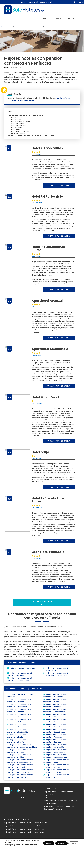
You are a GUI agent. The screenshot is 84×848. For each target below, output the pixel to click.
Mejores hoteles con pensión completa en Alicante (20, 700)
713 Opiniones (36, 355)
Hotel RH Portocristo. (18, 119)
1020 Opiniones (37, 458)
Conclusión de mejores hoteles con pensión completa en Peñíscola (33, 135)
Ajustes (74, 843)
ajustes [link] (18, 846)
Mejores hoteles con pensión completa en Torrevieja (56, 771)
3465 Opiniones (37, 558)
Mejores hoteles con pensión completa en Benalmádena (56, 710)
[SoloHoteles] (24, 9)
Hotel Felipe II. (16, 129)
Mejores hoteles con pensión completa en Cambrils (56, 720)
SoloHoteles (6, 27)
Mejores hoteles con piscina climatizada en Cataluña (24, 832)
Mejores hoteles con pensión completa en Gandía (20, 740)
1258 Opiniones (37, 256)
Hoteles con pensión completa (22, 668)
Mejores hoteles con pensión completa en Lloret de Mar (56, 745)
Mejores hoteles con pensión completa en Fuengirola (56, 735)
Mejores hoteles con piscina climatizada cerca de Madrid (25, 823)
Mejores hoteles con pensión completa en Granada (56, 740)
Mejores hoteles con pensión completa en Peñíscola (27, 115)
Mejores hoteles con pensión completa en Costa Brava (56, 725)
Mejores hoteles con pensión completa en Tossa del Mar (20, 776)
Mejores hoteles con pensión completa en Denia (20, 735)
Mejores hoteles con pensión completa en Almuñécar (20, 705)
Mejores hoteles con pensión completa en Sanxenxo (56, 766)
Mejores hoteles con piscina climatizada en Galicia (23, 826)
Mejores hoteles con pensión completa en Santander (20, 766)
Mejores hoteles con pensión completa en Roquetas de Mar (20, 760)
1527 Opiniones (37, 154)
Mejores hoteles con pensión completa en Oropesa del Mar (56, 755)
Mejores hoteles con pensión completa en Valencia (56, 776)
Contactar (79, 2)
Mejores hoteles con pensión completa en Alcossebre (56, 695)
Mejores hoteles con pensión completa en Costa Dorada (56, 730)
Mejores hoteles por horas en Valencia (58, 792)
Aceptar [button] (48, 843)
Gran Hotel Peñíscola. (19, 133)
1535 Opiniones (37, 508)
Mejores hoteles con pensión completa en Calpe (20, 720)
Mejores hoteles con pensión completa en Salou (56, 760)
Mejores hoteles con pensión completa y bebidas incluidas (20, 679)
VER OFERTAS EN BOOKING (58, 185)
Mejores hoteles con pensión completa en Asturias (20, 710)
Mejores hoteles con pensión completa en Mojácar (20, 755)
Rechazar (61, 843)
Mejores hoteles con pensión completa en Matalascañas (56, 750)
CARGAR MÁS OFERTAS (42, 601)
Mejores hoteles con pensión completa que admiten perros (56, 674)
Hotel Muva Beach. (18, 127)
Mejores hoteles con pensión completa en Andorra (56, 705)
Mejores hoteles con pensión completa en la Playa (20, 674)
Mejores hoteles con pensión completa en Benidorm (20, 715)
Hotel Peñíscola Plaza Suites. (21, 131)
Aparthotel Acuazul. (18, 123)
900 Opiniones (37, 403)
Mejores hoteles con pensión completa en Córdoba (20, 725)
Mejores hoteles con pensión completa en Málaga (20, 750)
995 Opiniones (37, 203)
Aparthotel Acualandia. (19, 125)
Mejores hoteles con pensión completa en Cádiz (56, 715)
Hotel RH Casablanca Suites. (21, 121)
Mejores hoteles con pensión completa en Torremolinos (20, 771)
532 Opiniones (37, 307)
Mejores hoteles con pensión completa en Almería (56, 700)
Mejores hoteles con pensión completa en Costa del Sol (20, 730)
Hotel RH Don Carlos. (18, 117)
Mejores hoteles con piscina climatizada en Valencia (24, 829)
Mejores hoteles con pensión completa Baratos (56, 669)
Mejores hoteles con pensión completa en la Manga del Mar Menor (22, 745)
